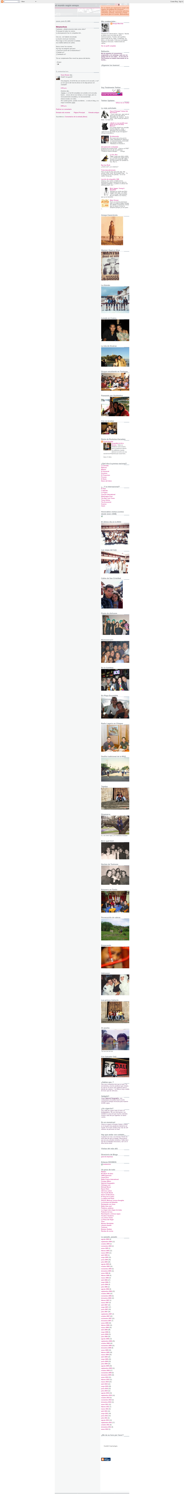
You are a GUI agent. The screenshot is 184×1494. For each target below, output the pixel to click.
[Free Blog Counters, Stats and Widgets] (102, 516)
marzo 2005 (105, 1253)
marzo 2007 (105, 1302)
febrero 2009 (105, 1352)
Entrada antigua (94, 112)
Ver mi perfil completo (108, 46)
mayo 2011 (104, 1413)
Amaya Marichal (118, 23)
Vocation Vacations (107, 1216)
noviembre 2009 (106, 1373)
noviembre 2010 (106, 1400)
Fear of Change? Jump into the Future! (119, 111)
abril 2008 (104, 1330)
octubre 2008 (105, 1343)
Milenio (103, 469)
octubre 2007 (105, 1316)
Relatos (103, 1172)
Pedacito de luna (106, 1212)
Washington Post (106, 496)
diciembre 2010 (106, 1402)
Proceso (104, 477)
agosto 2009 (105, 1366)
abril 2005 (104, 1255)
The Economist (106, 502)
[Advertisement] (107, 1476)
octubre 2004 (105, 1244)
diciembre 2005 (106, 1271)
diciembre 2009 (106, 1375)
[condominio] (106, 1164)
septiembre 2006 (106, 1291)
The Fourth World (107, 1193)
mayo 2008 (104, 1332)
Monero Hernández (107, 1223)
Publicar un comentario (64, 109)
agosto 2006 (105, 1289)
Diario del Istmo (106, 481)
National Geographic (108, 1183)
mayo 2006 (104, 1282)
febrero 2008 (105, 1325)
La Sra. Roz (114, 154)
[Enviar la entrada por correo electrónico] (57, 64)
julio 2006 (104, 1287)
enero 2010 (104, 1377)
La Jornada (105, 465)
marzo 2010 (105, 1382)
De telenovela (114, 136)
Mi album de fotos (107, 1173)
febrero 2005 (105, 1250)
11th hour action (106, 1191)
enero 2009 (104, 1350)
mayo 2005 (104, 1257)
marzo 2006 (105, 1278)
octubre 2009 (105, 1370)
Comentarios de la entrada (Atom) (76, 116)
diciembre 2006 (106, 1298)
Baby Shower (114, 200)
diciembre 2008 (106, 1348)
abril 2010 (104, 1384)
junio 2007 (104, 1309)
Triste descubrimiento (108, 170)
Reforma (104, 467)
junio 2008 (104, 1334)
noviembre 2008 (106, 1345)
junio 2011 (104, 1416)
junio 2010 (104, 1388)
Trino (103, 1221)
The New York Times (108, 498)
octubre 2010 (105, 1397)
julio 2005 (104, 1262)
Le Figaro (104, 492)
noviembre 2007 (106, 1318)
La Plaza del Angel (107, 1219)
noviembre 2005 (106, 1269)
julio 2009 (104, 1363)
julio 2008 (104, 1336)
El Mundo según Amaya (67, 5)
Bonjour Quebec (106, 1229)
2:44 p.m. (64, 88)
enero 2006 (104, 1273)
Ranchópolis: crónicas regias (110, 1214)
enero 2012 (104, 1429)
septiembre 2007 (106, 1314)
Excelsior (104, 473)
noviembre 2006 (106, 1296)
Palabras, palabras (107, 1208)
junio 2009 (104, 1361)
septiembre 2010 (106, 1395)
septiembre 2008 (106, 1341)
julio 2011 (104, 1418)
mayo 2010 (104, 1386)
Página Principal (79, 112)
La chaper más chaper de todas (111, 1210)
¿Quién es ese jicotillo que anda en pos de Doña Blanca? (119, 124)
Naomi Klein (105, 1189)
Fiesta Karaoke (108, 441)
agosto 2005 (105, 1264)
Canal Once (105, 1177)
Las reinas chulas (107, 1217)
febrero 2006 (105, 1275)
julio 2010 (104, 1391)
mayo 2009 (104, 1359)
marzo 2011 (105, 1409)
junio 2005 (104, 1260)
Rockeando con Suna (108, 1204)
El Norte (103, 479)
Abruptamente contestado (109, 147)
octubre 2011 (105, 1425)
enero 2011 (104, 1404)
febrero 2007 (105, 1300)
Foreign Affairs (106, 1181)
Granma (103, 504)
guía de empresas (107, 1157)
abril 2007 (104, 1305)
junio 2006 (104, 1284)
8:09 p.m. (64, 106)
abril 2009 (104, 1357)
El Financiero (105, 475)
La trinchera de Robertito (109, 1202)
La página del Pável (107, 1198)
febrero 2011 (105, 1406)
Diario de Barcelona (107, 1194)
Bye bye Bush (105, 165)
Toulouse (104, 1227)
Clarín (103, 506)
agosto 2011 (105, 1420)
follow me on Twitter (122, 103)
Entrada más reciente (63, 112)
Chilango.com (105, 1185)
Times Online (105, 500)
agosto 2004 (105, 1239)
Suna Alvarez (65, 75)
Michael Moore (106, 1187)
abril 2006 (104, 1280)
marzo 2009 (105, 1354)
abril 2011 (104, 1411)
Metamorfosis (61, 27)
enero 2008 (104, 1323)
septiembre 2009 (106, 1368)
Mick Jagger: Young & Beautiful (117, 189)
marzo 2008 (105, 1327)
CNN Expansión (106, 1175)
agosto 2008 (105, 1339)
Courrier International (108, 494)
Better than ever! (106, 1206)
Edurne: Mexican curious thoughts (112, 1200)
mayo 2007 (104, 1307)
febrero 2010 (105, 1379)
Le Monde (104, 490)
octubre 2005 (105, 1266)
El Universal (105, 471)
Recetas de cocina (107, 1231)
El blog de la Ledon (107, 1196)
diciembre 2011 (106, 1427)
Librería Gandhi (106, 1225)
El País (103, 489)
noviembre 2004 (106, 1246)
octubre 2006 (105, 1293)
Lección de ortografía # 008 (110, 179)
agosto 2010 (105, 1393)
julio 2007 (104, 1311)
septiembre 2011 (106, 1422)
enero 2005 (104, 1248)
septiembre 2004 (106, 1241)
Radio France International (110, 1179)
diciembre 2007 (106, 1320)
